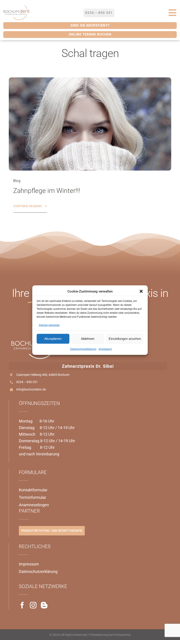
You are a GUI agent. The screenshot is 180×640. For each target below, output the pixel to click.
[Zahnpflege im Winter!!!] (90, 80)
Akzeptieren (52, 339)
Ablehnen (87, 339)
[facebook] (22, 605)
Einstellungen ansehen (125, 339)
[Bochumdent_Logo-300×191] (16, 6)
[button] (141, 291)
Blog (16, 181)
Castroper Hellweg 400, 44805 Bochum (42, 374)
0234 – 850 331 (27, 382)
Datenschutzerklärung (83, 348)
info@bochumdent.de (31, 389)
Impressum (105, 348)
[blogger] (44, 605)
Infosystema (122, 634)
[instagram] (33, 605)
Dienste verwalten (49, 324)
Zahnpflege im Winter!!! (46, 190)
